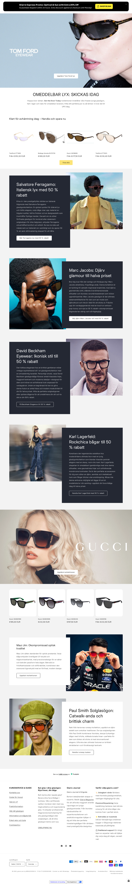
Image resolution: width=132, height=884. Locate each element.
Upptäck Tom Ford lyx (66, 76)
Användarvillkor (103, 871)
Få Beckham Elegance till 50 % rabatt (35, 404)
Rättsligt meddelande (116, 871)
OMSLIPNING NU (45, 828)
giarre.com (20, 871)
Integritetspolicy (91, 871)
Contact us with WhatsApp (61, 871)
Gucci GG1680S (72, 153)
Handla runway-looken (81, 752)
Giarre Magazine (87, 800)
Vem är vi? (13, 802)
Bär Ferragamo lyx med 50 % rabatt (34, 238)
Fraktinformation (16, 806)
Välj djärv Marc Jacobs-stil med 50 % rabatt (90, 318)
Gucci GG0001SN (15, 619)
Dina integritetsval (72, 882)
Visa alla (66, 163)
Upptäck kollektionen (66, 572)
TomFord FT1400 (15, 153)
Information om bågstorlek (20, 816)
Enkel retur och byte (17, 820)
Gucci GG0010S (101, 619)
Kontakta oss (14, 793)
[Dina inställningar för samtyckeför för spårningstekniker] (128, 880)
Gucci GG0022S (72, 619)
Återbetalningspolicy (77, 871)
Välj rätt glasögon (16, 811)
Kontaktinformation (117, 873)
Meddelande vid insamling (57, 882)
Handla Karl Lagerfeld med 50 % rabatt (88, 493)
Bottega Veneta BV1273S (46, 153)
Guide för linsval (16, 797)
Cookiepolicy (14, 825)
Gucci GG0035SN (44, 619)
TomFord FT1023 (101, 153)
